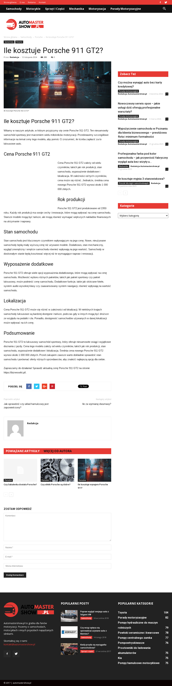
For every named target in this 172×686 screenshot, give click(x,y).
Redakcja (14, 57)
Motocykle (33, 9)
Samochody (14, 9)
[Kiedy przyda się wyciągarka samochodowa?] (69, 649)
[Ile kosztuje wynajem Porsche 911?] (94, 470)
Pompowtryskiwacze (131, 642)
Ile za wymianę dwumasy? (96, 404)
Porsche (19, 42)
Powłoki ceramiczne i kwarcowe (138, 632)
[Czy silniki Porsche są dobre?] (57, 470)
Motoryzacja (97, 9)
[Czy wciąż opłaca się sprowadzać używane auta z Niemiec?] (69, 632)
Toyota (122, 612)
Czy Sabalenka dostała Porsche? (20, 484)
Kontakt (42, 2)
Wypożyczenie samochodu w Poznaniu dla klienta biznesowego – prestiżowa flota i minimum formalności (143, 132)
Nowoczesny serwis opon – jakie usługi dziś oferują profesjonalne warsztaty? (139, 107)
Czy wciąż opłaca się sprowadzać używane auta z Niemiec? (93, 631)
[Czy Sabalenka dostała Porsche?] (20, 470)
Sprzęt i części (54, 9)
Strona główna (10, 2)
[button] (164, 9)
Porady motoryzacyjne (126, 9)
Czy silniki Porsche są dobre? (55, 484)
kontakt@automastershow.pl (19, 644)
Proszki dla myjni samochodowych (134, 183)
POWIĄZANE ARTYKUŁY (23, 451)
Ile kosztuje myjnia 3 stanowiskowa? (141, 178)
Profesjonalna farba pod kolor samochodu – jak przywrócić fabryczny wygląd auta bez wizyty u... (143, 157)
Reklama (32, 2)
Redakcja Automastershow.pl (132, 94)
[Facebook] (160, 2)
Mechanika (76, 9)
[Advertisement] (107, 24)
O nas (22, 2)
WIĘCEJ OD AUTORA (58, 451)
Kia (120, 658)
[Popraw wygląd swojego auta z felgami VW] (69, 616)
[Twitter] (165, 2)
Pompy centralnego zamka (135, 637)
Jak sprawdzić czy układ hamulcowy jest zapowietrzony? (26, 405)
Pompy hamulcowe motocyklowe (139, 663)
